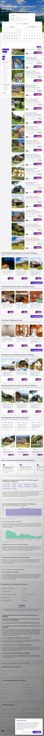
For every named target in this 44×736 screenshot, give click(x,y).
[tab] (18, 24)
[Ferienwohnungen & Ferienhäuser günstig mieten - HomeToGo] (2, 1)
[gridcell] (17, 30)
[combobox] (22, 15)
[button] (15, 19)
